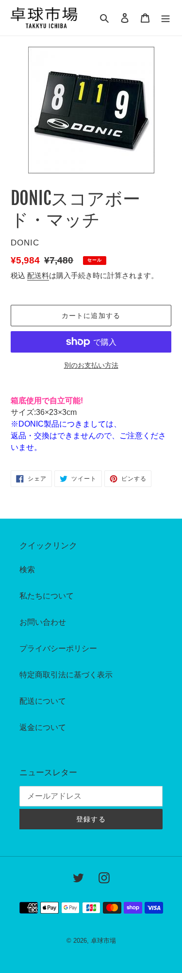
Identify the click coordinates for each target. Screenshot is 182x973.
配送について (42, 701)
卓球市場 (103, 940)
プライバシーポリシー (58, 648)
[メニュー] (165, 18)
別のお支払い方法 (91, 365)
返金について (42, 727)
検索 (27, 569)
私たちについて (46, 596)
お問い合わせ (42, 622)
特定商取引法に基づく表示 (66, 675)
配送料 (38, 275)
